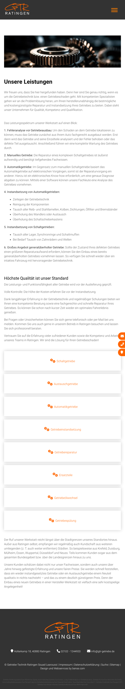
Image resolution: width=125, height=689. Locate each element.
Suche (104, 664)
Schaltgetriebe (66, 361)
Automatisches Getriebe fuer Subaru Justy (53, 680)
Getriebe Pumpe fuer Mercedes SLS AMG (107, 680)
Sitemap (114, 664)
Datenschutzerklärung (86, 664)
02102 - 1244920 (71, 651)
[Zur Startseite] (17, 13)
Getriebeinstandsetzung (66, 429)
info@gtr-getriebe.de (102, 651)
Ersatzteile (65, 475)
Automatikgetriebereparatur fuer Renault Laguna (19, 682)
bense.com (78, 668)
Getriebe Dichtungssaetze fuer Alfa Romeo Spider (20, 680)
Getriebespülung (65, 520)
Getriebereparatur (66, 452)
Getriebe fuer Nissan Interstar (47, 684)
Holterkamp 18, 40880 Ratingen (32, 651)
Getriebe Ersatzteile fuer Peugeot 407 (109, 682)
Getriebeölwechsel (65, 498)
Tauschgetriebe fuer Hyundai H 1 (84, 682)
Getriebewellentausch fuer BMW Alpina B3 (73, 684)
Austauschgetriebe (66, 384)
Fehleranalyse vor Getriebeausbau (80, 680)
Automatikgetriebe (66, 406)
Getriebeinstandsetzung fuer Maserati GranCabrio (54, 682)
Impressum (65, 664)
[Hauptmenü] (114, 10)
